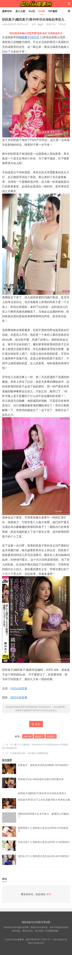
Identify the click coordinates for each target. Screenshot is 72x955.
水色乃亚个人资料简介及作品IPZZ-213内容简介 (44, 842)
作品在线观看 (18, 688)
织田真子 (24, 37)
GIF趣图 (52, 11)
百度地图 (45, 921)
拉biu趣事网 (36, 3)
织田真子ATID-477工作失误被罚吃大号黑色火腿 (44, 799)
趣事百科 (7, 11)
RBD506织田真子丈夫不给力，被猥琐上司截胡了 (43, 815)
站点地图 (36, 921)
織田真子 (36, 37)
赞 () (37, 723)
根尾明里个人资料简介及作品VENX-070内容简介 (43, 829)
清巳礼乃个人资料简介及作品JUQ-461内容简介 (43, 856)
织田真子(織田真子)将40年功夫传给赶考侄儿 (33, 19)
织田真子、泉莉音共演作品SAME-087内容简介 (43, 765)
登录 (48, 894)
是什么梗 (20, 11)
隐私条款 (26, 921)
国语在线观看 (18, 697)
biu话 (41, 11)
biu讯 (32, 11)
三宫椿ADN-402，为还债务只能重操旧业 (29, 753)
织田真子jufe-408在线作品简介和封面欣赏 (41, 779)
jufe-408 (27, 736)
